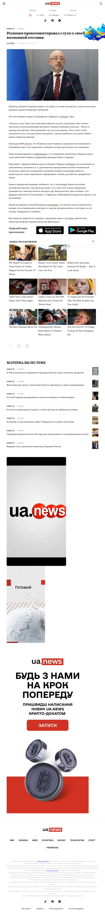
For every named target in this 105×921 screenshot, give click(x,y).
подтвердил (53, 204)
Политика (47, 840)
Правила (39, 908)
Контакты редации (76, 908)
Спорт (91, 840)
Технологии (77, 840)
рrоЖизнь (53, 847)
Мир (12, 840)
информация (40, 153)
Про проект (26, 908)
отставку (69, 218)
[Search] (100, 3)
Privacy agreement (56, 908)
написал (13, 194)
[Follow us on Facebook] (52, 20)
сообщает (64, 116)
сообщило (71, 164)
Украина (20, 28)
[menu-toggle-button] (4, 3)
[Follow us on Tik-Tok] (45, 20)
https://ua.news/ (43, 861)
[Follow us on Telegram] (59, 20)
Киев (35, 840)
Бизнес (61, 840)
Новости (10, 28)
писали (28, 143)
